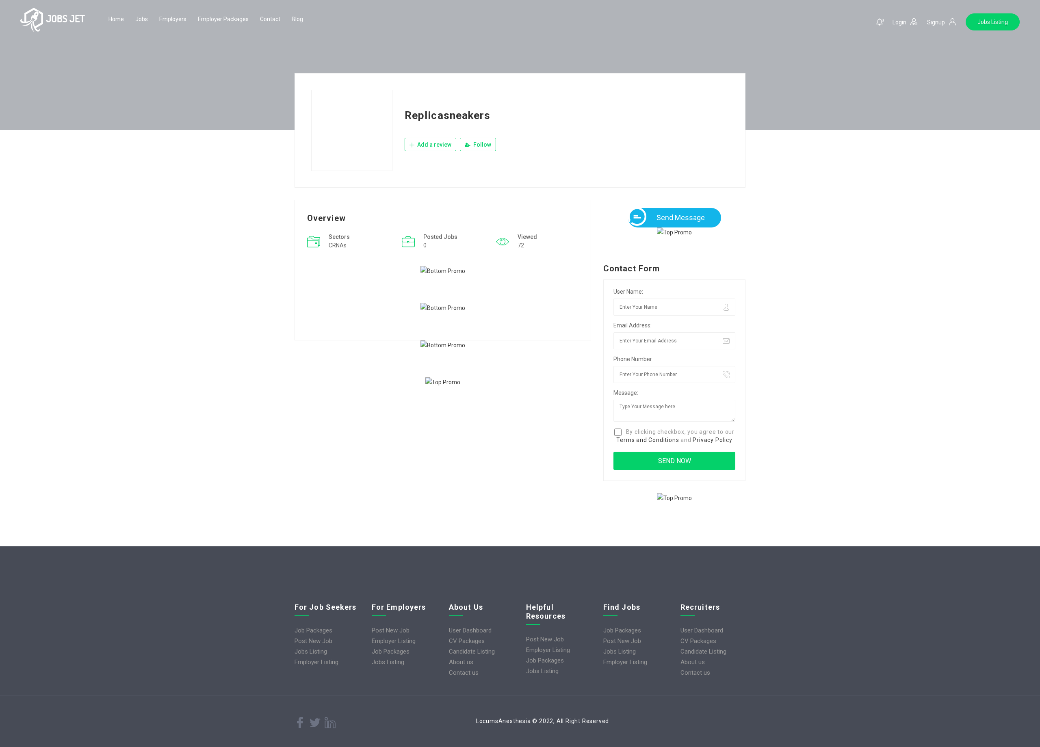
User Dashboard (470, 630)
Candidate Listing (472, 651)
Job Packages (313, 630)
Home (116, 19)
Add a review (433, 144)
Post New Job (313, 641)
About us (461, 662)
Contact (270, 19)
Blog (297, 19)
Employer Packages (223, 19)
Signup (936, 22)
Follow (481, 144)
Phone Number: (633, 359)
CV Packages (467, 641)
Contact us (464, 672)
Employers (172, 19)
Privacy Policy (712, 440)
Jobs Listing (992, 22)
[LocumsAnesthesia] (52, 19)
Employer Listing (316, 662)
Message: (625, 393)
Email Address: (632, 325)
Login (899, 22)
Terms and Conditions (647, 440)
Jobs (141, 19)
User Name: (628, 291)
